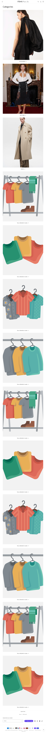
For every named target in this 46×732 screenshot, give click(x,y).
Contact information (38, 730)
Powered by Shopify (15, 730)
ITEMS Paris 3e (9, 730)
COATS (22, 169)
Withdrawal (25, 714)
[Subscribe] (21, 721)
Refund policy (21, 730)
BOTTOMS (22, 115)
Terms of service (31, 730)
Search (20, 714)
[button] (2, 1)
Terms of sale (23, 731)
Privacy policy (26, 730)
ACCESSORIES (22, 61)
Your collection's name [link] (22, 223)
